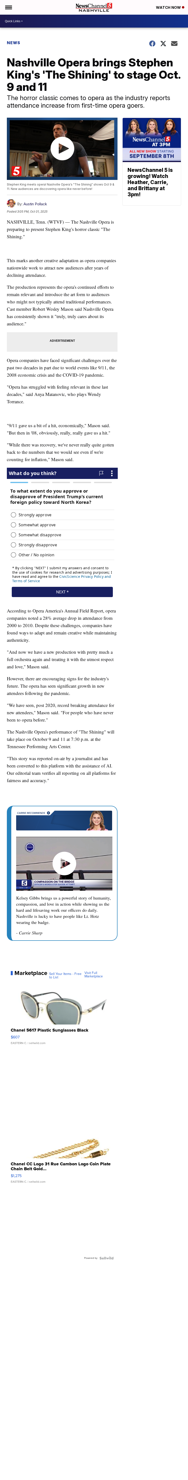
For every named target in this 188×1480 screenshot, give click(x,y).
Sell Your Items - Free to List (65, 975)
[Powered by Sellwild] (106, 1258)
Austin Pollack (35, 204)
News (13, 42)
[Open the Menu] (8, 7)
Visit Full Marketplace (93, 974)
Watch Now (169, 7)
